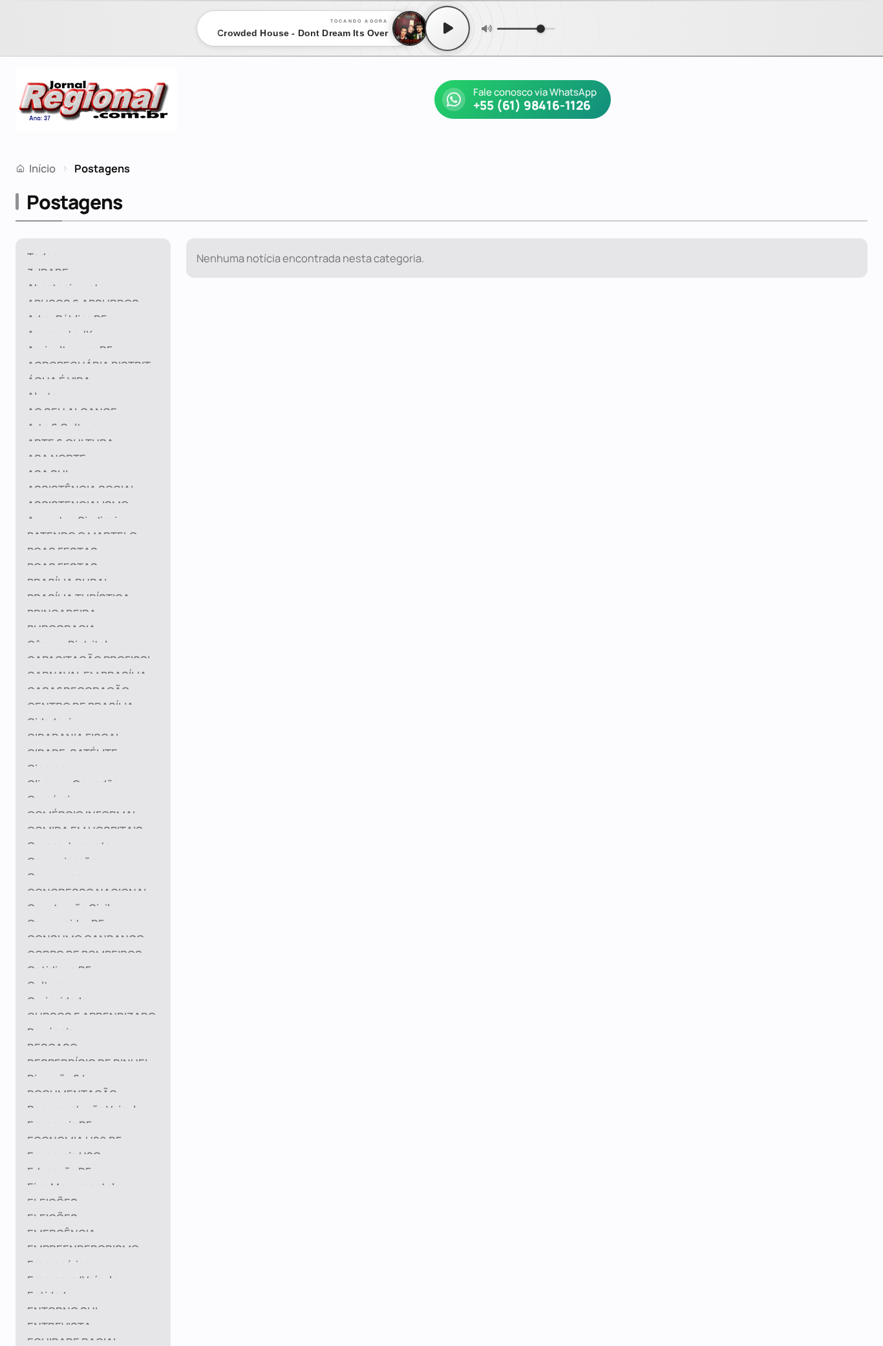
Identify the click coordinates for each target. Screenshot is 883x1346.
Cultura (46, 981)
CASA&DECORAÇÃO (78, 686)
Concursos (54, 872)
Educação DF (59, 1167)
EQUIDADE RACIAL (73, 1337)
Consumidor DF (65, 919)
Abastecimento (66, 283)
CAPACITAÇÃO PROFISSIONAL (97, 655)
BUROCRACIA (61, 624)
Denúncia (50, 1027)
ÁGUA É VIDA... (63, 376)
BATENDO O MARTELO (82, 531)
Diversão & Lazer (68, 1074)
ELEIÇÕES (52, 1198)
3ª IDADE (48, 268)
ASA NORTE (56, 454)
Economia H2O (64, 1151)
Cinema (46, 764)
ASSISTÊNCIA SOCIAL (81, 485)
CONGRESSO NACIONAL (88, 888)
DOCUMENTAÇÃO (72, 1089)
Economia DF (59, 1120)
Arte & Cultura (62, 423)
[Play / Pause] (447, 28)
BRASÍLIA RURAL (68, 578)
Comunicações (65, 857)
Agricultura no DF (69, 345)
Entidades (52, 1291)
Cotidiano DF (59, 965)
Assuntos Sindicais (75, 516)
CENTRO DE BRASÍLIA (80, 702)
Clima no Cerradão (73, 779)
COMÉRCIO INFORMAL (82, 810)
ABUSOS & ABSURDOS (83, 299)
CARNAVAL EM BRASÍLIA (87, 671)
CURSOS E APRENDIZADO (91, 1012)
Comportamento (69, 841)
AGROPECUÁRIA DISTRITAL (95, 361)
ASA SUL (49, 469)
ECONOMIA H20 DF (74, 1136)
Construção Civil (68, 903)
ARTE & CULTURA (70, 438)
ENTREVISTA (59, 1322)
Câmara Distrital (67, 640)
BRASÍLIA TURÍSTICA (78, 593)
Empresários (58, 1260)
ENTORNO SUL (64, 1306)
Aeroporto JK (59, 330)
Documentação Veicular (86, 1105)
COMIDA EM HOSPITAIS (85, 826)
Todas (42, 252)
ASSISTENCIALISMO (78, 500)
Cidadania (52, 717)
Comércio (51, 795)
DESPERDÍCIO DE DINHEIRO (94, 1058)
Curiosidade (57, 996)
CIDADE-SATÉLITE (72, 748)
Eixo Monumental (70, 1182)
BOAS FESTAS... (67, 547)
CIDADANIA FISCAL (74, 733)
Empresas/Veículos (75, 1275)
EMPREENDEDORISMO (83, 1244)
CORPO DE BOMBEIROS (84, 950)
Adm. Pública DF (67, 314)
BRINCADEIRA (61, 609)
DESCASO (52, 1043)
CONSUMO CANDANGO (85, 934)
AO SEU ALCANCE (72, 407)
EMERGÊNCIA (61, 1229)
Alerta (42, 392)
